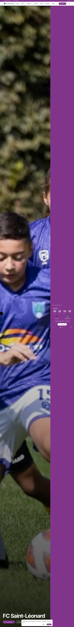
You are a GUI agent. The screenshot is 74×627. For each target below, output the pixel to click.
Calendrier (36, 3)
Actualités (47, 3)
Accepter (49, 624)
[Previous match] (53, 327)
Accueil (17, 3)
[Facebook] (69, 0)
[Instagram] (68, 0)
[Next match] (71, 327)
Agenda (41, 3)
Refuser (43, 624)
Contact (53, 3)
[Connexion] (69, 4)
